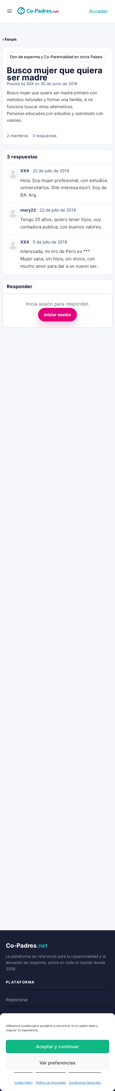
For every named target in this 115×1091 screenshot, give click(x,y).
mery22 (28, 209)
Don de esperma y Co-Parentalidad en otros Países (56, 56)
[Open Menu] (9, 10)
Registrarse (17, 999)
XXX (30, 83)
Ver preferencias (57, 1063)
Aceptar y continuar (57, 1046)
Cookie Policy (23, 1082)
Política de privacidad (51, 1082)
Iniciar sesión (57, 314)
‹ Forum (9, 39)
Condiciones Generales (85, 1082)
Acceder (98, 11)
